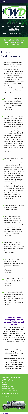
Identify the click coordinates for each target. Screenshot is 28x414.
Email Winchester (8, 386)
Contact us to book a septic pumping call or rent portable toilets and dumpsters (14, 320)
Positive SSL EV (4, 413)
